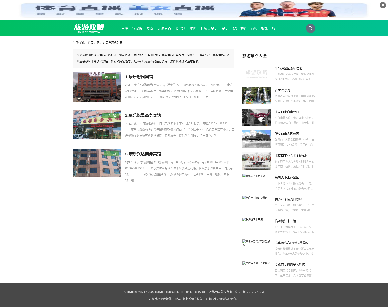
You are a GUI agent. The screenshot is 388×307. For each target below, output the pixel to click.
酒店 (99, 42)
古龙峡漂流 (282, 90)
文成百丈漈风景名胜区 (290, 264)
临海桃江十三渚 (285, 221)
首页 (90, 42)
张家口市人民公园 (287, 133)
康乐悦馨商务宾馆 (145, 115)
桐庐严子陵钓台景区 (288, 199)
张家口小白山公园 (287, 112)
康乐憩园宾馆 (141, 76)
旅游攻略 (214, 292)
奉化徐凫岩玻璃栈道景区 (291, 243)
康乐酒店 (111, 42)
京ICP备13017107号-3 (249, 292)
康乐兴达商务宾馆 (145, 154)
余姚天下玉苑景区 (287, 177)
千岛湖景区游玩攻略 (288, 68)
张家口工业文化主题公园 (291, 155)
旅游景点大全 (254, 55)
